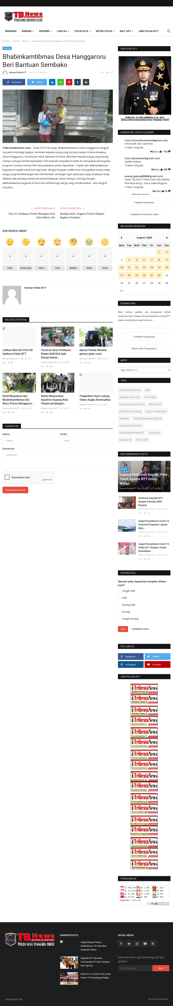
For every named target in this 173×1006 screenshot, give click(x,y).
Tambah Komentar (144, 202)
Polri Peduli (150, 397)
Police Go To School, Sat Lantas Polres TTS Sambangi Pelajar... (96, 976)
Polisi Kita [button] (82, 31)
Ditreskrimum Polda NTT (132, 432)
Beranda (11, 31)
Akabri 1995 (142, 439)
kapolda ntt (125, 439)
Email (63, 434)
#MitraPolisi (155, 404)
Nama (6, 434)
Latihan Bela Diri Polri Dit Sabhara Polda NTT (18, 351)
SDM (147, 390)
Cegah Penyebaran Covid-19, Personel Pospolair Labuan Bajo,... (153, 524)
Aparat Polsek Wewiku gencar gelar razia (93, 351)
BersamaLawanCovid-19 (132, 404)
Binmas (26, 41)
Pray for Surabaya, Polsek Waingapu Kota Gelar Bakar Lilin (32, 215)
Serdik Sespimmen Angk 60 (147, 418)
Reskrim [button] (44, 31)
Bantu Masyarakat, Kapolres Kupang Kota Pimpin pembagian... (54, 399)
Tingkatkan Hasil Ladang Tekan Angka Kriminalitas (94, 397)
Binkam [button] (27, 31)
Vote (123, 629)
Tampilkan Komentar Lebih (144, 214)
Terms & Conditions (158, 998)
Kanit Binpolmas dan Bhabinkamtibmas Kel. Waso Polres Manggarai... (18, 399)
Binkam (16, 41)
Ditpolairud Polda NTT (131, 425)
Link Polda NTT (149, 31)
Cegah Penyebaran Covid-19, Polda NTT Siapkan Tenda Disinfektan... (153, 547)
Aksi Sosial (154, 432)
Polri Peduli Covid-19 (130, 390)
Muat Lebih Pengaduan (144, 348)
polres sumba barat (156, 411)
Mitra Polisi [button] (104, 31)
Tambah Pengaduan (144, 336)
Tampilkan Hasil (140, 628)
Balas (156, 151)
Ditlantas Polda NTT (130, 397)
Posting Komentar (15, 490)
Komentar (11, 426)
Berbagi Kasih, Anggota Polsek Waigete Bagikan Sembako (82, 215)
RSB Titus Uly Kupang (130, 411)
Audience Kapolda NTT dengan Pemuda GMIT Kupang (150, 501)
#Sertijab (124, 418)
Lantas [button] (62, 31)
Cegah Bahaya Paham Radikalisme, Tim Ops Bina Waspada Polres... (93, 946)
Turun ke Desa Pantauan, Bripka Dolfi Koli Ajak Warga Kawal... (56, 353)
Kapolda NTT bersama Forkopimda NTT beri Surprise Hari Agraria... (95, 962)
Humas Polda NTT (18, 72)
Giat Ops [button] (125, 31)
